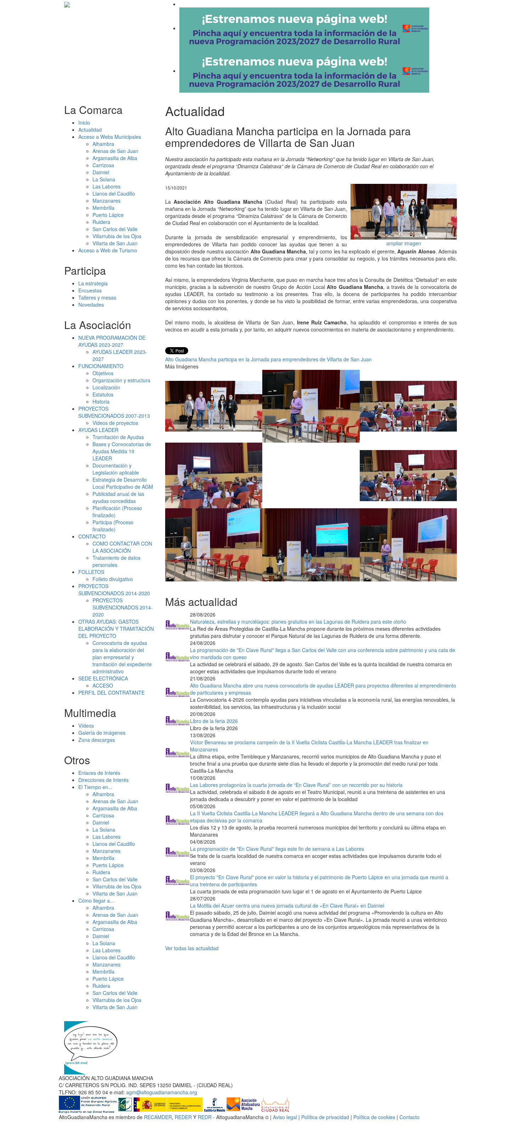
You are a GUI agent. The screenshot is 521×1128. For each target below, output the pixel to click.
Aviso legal (285, 1117)
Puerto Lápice (108, 214)
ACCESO (103, 685)
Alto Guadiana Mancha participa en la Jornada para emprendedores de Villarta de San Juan (268, 359)
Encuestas (90, 290)
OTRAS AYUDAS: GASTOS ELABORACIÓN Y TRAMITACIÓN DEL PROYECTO (116, 628)
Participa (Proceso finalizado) (113, 526)
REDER (183, 1117)
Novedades (91, 304)
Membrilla (103, 207)
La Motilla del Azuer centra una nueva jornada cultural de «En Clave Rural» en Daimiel (287, 905)
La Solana (104, 179)
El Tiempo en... (95, 786)
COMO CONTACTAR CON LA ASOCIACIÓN (122, 547)
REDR (205, 1117)
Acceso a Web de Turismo (107, 250)
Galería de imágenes (101, 732)
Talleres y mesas (97, 297)
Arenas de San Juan (115, 150)
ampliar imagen (403, 243)
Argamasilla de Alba (115, 157)
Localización (106, 387)
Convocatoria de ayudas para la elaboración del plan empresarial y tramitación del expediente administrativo (122, 657)
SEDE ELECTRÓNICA (103, 678)
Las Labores (107, 186)
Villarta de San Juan (115, 243)
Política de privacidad (325, 1117)
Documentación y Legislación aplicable (116, 469)
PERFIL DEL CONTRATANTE (111, 692)
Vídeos (86, 725)
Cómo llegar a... (96, 900)
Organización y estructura (121, 380)
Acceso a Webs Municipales (109, 136)
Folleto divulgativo (113, 578)
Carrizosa (103, 165)
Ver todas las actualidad (192, 948)
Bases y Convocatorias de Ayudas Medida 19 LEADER (122, 451)
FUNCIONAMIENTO (100, 365)
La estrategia (93, 283)
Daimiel (101, 172)
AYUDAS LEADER (98, 429)
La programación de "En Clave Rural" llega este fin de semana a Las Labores (277, 848)
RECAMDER (158, 1117)
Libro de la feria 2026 (214, 720)
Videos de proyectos (115, 422)
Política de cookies (374, 1117)
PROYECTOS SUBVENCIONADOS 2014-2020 (114, 589)
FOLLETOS (91, 571)
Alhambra (103, 143)
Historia (101, 401)
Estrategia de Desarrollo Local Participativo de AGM (123, 483)
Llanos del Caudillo (114, 193)
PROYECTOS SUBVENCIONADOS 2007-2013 (114, 412)
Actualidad (90, 129)
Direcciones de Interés (103, 779)
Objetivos (103, 373)
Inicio (84, 122)
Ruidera (101, 221)
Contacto (409, 1117)
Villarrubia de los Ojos (117, 236)
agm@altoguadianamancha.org (161, 1092)
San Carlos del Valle (115, 228)
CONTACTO (92, 536)
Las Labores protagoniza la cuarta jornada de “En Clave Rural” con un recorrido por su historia (296, 784)
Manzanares (107, 200)
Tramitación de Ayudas (118, 436)
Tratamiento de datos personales (116, 561)
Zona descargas (96, 739)
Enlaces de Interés (99, 772)
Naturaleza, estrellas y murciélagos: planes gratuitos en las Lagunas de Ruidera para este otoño (298, 621)
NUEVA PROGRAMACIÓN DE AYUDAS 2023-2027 (111, 341)
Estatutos (103, 394)
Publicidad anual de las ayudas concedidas (118, 497)
